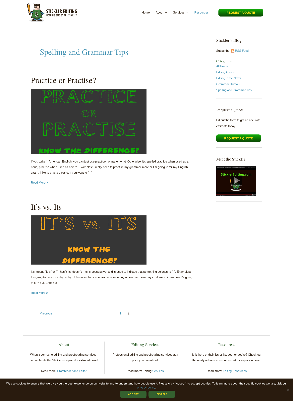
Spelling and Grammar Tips (234, 90)
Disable (161, 394)
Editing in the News (228, 78)
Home (146, 12)
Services (179, 12)
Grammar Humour (228, 84)
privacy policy (146, 387)
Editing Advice (225, 72)
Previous (44, 313)
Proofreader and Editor (72, 371)
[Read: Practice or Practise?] (88, 121)
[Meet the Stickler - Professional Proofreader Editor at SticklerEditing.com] (236, 181)
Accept (133, 394)
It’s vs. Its (46, 206)
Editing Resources (235, 371)
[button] (240, 13)
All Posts (222, 66)
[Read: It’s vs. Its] (88, 239)
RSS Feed (242, 50)
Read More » (39, 183)
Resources (201, 12)
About (159, 12)
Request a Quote (238, 138)
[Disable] (288, 390)
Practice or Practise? (63, 80)
